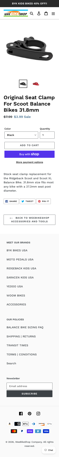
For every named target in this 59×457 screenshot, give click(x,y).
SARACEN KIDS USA (20, 277)
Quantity (45, 128)
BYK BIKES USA (17, 250)
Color (7, 128)
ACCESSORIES (16, 304)
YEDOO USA (15, 286)
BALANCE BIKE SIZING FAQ (25, 327)
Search (11, 363)
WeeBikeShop (22, 442)
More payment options (29, 162)
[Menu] (53, 13)
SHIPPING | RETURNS (21, 336)
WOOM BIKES (16, 295)
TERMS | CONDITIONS (22, 354)
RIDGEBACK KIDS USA (21, 268)
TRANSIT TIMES (17, 345)
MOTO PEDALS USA (20, 259)
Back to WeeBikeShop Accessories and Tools (30, 219)
